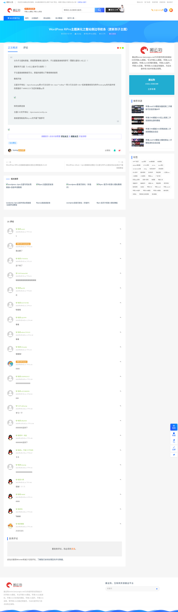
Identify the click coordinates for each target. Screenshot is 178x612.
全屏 (174, 449)
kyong (15, 150)
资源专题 (155, 2)
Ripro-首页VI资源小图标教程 (107, 203)
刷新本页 (74, 136)
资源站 (134, 194)
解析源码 (166, 190)
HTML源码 (146, 165)
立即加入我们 (81, 2)
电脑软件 (135, 183)
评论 (25, 48)
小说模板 (135, 176)
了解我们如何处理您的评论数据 (50, 560)
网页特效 (166, 183)
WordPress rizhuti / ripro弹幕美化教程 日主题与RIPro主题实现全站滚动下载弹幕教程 (94, 166)
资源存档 (162, 2)
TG (174, 442)
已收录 (113, 34)
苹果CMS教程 (146, 190)
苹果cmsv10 (167, 187)
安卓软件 (150, 172)
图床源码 (142, 172)
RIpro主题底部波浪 (43, 203)
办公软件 (135, 172)
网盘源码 (158, 183)
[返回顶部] (173, 455)
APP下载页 (136, 161)
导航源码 (158, 172)
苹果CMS (149, 187)
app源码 (144, 161)
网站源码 (46, 18)
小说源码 (142, 176)
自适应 (142, 187)
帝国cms (150, 176)
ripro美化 (12, 143)
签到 (174, 428)
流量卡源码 (146, 179)
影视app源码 (136, 179)
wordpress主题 (137, 168)
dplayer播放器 (136, 165)
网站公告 (140, 2)
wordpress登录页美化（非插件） (78, 203)
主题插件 (34, 18)
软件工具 (70, 18)
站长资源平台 (15, 18)
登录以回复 (121, 229)
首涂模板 (154, 194)
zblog (145, 168)
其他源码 (161, 168)
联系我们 (170, 2)
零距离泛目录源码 (144, 194)
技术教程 (58, 18)
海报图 (153, 179)
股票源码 (135, 187)
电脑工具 (160, 179)
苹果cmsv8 (158, 187)
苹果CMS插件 (136, 190)
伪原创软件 (153, 168)
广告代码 (158, 176)
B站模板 (159, 161)
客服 (174, 435)
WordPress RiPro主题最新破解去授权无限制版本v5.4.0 (26, 165)
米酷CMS (150, 183)
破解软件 (142, 183)
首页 (27, 18)
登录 (73, 549)
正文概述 (13, 48)
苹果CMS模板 (157, 190)
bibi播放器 (152, 161)
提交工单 (114, 10)
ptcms (153, 165)
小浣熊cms (166, 172)
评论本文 (64, 136)
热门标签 (147, 2)
